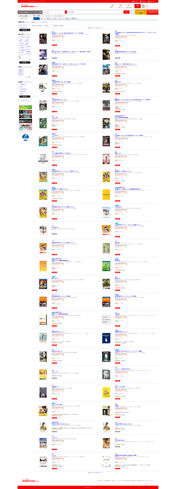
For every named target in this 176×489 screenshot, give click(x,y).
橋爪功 (53, 172)
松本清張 (54, 34)
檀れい (116, 441)
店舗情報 (144, 1)
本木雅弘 (54, 456)
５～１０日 (58, 88)
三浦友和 (117, 65)
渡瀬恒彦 (117, 352)
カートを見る (137, 7)
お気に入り (120, 7)
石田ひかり (54, 136)
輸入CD (22, 43)
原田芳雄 (117, 244)
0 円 (147, 5)
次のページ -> (99, 27)
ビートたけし (118, 261)
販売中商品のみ (24, 89)
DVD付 (22, 52)
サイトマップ (151, 480)
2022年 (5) (21, 73)
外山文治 (117, 208)
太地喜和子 (117, 315)
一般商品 (143, 5)
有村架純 (117, 279)
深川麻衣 (54, 118)
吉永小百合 (54, 53)
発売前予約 (23, 84)
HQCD (28, 37)
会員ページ (112, 7)
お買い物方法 (128, 7)
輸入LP (22, 45)
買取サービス (152, 1)
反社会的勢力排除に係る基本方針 (129, 480)
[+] (19, 18)
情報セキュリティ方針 (116, 480)
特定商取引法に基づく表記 (142, 480)
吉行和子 (117, 154)
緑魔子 (53, 388)
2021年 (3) (21, 74)
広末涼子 (117, 370)
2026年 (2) (21, 69)
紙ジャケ (29, 49)
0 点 (146, 5)
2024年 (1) (21, 72)
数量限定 (29, 51)
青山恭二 (117, 101)
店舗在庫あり (23, 91)
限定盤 (22, 47)
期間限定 (23, 50)
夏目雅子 (117, 136)
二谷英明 (117, 35)
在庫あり (22, 93)
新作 (22, 86)
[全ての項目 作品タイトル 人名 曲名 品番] (55, 12)
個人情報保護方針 (107, 480)
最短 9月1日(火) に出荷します (124, 412)
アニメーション (55, 333)
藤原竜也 (117, 456)
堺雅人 (116, 388)
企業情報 (136, 1)
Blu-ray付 (29, 53)
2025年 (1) (21, 70)
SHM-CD (23, 37)
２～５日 (57, 40)
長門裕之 (117, 53)
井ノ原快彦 (54, 154)
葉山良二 (117, 83)
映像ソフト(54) (24, 18)
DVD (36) (23, 27)
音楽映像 (143, 6)
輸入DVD (29, 46)
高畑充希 (54, 83)
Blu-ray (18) (23, 25)
